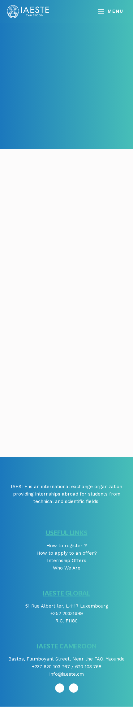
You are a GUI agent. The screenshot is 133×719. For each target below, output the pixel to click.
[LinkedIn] (73, 688)
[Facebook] (59, 688)
